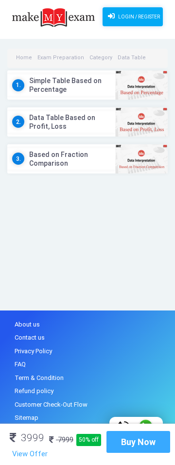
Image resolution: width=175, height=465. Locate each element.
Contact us (30, 337)
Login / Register (138, 16)
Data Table (132, 57)
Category (100, 57)
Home (24, 57)
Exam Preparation (60, 57)
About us (27, 324)
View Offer (30, 453)
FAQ (20, 364)
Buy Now (138, 442)
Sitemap (26, 417)
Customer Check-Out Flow (51, 404)
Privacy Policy (33, 351)
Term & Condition (39, 377)
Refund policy (34, 391)
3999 (31, 438)
